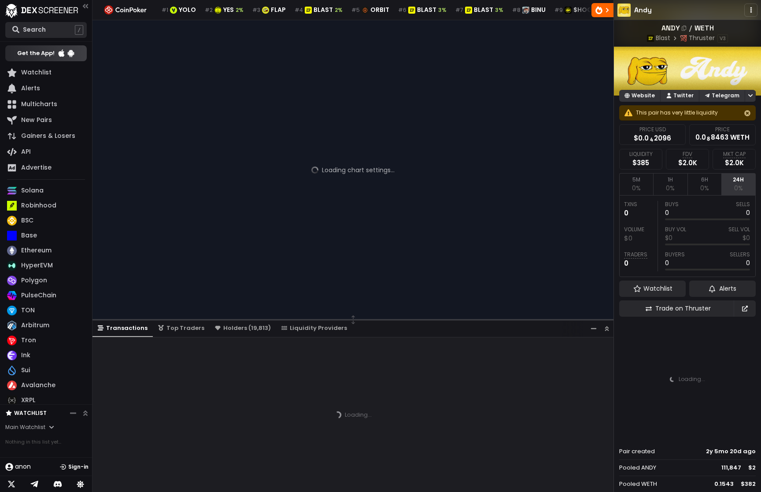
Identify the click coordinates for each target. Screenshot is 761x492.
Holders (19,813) (247, 328)
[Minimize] (593, 328)
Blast (663, 37)
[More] (750, 10)
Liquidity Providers (318, 328)
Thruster (702, 37)
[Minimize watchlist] (73, 413)
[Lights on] (80, 484)
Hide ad (743, 434)
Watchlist (30, 413)
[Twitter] (11, 484)
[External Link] (745, 308)
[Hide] (747, 113)
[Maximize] (606, 328)
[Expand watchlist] (85, 413)
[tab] (636, 184)
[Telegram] (34, 484)
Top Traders (185, 328)
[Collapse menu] (85, 6)
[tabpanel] (687, 236)
